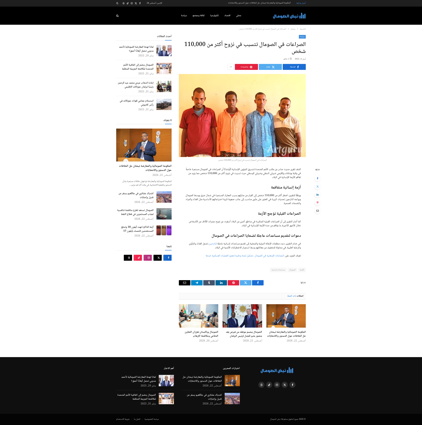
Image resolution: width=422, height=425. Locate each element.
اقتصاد (227, 16)
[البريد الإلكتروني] (317, 210)
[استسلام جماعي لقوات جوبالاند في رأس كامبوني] (164, 104)
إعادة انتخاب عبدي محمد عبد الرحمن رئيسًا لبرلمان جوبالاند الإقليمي (135, 85)
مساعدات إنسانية (278, 270)
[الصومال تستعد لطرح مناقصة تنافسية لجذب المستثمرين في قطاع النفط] (164, 214)
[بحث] (117, 15)
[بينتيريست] (317, 202)
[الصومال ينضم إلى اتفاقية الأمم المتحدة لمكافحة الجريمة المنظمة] (164, 68)
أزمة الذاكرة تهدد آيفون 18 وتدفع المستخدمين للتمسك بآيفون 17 (137, 229)
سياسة (184, 16)
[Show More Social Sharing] (230, 67)
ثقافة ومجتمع (199, 16)
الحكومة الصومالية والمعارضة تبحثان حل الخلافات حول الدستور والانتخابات (259, 2)
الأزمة (302, 270)
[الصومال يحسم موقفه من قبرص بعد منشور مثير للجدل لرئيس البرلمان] (242, 316)
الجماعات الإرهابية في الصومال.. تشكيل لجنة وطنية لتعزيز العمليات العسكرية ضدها (245, 256)
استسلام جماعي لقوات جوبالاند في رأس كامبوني (136, 103)
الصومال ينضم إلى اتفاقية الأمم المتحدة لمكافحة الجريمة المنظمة (137, 67)
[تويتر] (317, 186)
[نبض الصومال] (289, 16)
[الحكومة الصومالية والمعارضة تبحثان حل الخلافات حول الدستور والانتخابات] (286, 316)
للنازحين (213, 244)
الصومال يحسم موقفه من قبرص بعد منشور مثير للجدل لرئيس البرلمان (244, 334)
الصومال (292, 270)
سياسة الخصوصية (152, 419)
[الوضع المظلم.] (117, 3)
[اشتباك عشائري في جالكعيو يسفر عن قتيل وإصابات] (164, 197)
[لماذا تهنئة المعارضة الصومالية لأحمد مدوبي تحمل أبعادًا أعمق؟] (164, 50)
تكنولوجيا (214, 16)
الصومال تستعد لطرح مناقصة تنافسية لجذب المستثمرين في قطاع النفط (135, 212)
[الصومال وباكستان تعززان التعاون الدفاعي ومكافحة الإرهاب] (198, 316)
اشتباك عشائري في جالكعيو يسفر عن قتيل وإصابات (136, 196)
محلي (238, 16)
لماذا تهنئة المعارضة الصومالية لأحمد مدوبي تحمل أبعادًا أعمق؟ (136, 49)
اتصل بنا (137, 419)
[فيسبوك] (317, 178)
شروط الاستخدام (123, 419)
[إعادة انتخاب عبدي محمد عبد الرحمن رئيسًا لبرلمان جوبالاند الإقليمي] (164, 86)
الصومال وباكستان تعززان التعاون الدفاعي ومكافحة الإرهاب (201, 334)
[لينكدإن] (317, 194)
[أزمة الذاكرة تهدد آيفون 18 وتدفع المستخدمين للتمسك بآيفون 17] (164, 230)
